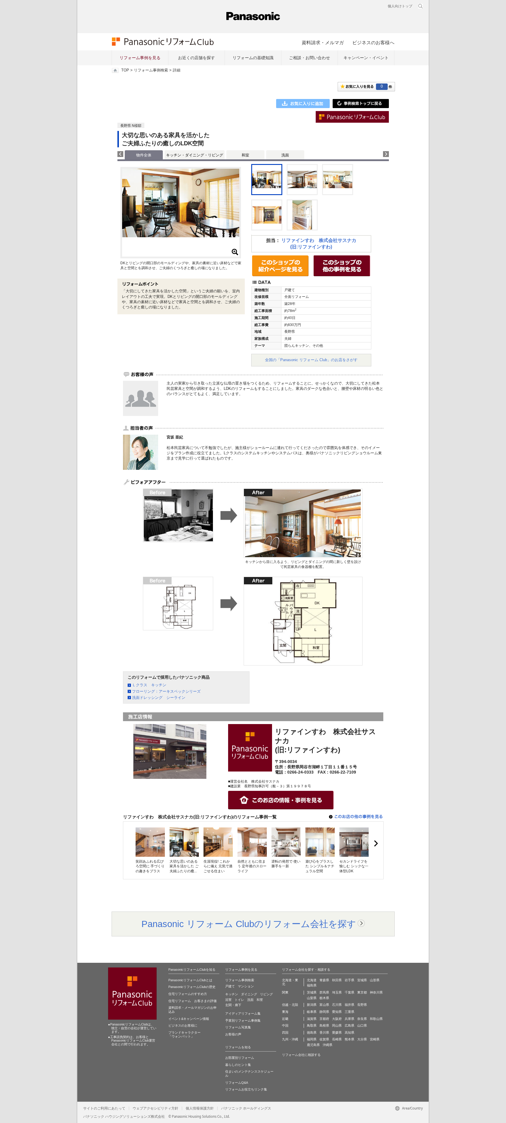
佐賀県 (324, 1039)
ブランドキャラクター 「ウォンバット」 (184, 1034)
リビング (266, 994)
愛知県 (337, 1011)
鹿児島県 (313, 1045)
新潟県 (312, 1004)
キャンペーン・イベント (366, 57)
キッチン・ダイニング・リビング (194, 155)
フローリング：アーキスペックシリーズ (166, 691)
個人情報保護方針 (200, 1108)
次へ (375, 843)
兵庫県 (349, 1018)
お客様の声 (233, 1034)
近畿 (285, 1018)
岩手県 (349, 980)
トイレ (239, 999)
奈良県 (362, 1018)
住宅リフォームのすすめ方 (187, 994)
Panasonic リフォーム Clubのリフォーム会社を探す (248, 924)
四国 (285, 1032)
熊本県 (349, 1039)
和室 (245, 155)
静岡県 (324, 1011)
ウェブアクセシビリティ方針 (155, 1108)
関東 (285, 992)
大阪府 (337, 1018)
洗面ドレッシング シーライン (158, 697)
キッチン (231, 994)
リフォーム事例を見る (139, 57)
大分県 (362, 1039)
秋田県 (337, 980)
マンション (246, 986)
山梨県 (312, 998)
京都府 (324, 1018)
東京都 (362, 992)
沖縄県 (327, 1045)
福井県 (349, 1004)
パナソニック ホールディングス (246, 1108)
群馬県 (324, 992)
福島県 (312, 985)
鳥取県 (312, 1025)
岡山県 (337, 1025)
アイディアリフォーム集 (243, 1013)
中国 (285, 1025)
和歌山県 (376, 1018)
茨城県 (312, 992)
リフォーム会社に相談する (301, 1055)
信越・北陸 (290, 1004)
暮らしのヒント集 (238, 1064)
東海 (285, 1011)
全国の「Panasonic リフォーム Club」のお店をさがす (311, 360)
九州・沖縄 (290, 1039)
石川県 (337, 1004)
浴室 (228, 999)
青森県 (324, 980)
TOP (125, 70)
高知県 (349, 1032)
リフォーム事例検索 (151, 70)
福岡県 (312, 1039)
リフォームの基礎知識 (253, 57)
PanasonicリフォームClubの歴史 (192, 987)
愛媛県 (337, 1032)
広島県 (349, 1025)
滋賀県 (312, 1018)
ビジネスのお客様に (182, 1025)
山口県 (362, 1025)
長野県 (362, 1004)
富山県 (324, 1004)
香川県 (324, 1032)
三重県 (349, 1011)
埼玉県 (337, 992)
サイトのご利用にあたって (104, 1108)
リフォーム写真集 (238, 1027)
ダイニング (249, 994)
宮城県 (362, 980)
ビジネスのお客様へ (373, 42)
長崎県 (337, 1039)
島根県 (324, 1025)
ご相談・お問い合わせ (309, 57)
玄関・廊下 (233, 1005)
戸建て (230, 986)
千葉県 (349, 992)
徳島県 (312, 1032)
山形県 (375, 980)
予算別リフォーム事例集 (243, 1020)
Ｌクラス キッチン (149, 685)
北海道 (312, 980)
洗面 (285, 155)
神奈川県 (376, 992)
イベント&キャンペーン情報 (188, 1018)
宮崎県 (375, 1039)
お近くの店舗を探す (196, 57)
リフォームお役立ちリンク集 (246, 1089)
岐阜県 (312, 1011)
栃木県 (324, 998)
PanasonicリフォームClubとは (190, 980)
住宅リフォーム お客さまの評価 (192, 1001)
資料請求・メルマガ (323, 42)
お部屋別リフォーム (239, 1057)
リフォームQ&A (236, 1082)
